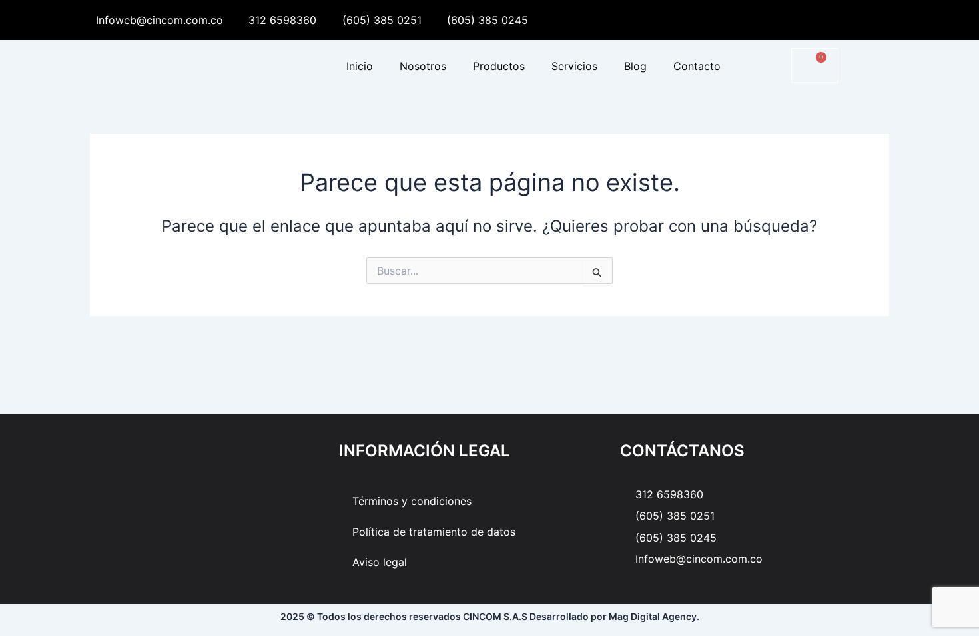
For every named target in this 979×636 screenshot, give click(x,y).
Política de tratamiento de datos (433, 531)
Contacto (697, 66)
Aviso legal (379, 562)
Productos (499, 66)
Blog (635, 66)
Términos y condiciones (412, 501)
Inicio (359, 66)
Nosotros (423, 66)
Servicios (574, 66)
